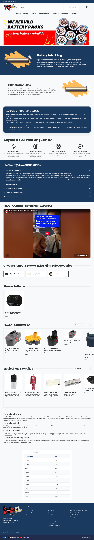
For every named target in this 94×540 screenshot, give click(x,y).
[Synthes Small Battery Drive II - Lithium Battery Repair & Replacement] (33, 387)
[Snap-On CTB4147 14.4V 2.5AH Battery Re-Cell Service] (92, 349)
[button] (88, 7)
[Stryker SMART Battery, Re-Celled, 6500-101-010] (14, 307)
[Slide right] (89, 325)
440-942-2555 (75, 512)
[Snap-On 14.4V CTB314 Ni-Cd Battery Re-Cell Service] (52, 344)
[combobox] (41, 7)
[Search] (60, 7)
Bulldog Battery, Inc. (86, 537)
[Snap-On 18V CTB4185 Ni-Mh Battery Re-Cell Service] (72, 335)
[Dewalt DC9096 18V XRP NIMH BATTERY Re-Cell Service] (33, 344)
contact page (24, 92)
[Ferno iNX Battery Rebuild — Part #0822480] (92, 384)
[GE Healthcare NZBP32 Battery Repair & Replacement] (72, 387)
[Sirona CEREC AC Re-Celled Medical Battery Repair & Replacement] (52, 387)
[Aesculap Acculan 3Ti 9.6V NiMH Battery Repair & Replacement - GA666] (13, 387)
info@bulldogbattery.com (78, 517)
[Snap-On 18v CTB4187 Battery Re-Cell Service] (13, 344)
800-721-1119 (75, 514)
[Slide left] (85, 325)
